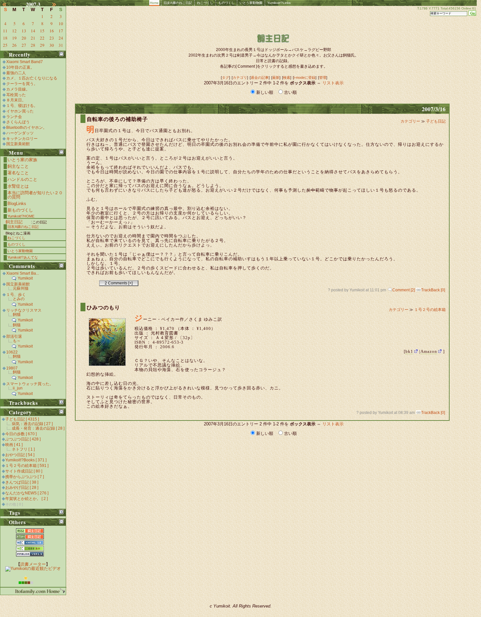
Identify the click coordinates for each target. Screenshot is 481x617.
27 (24, 45)
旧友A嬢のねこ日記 (178, 3)
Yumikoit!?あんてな (23, 257)
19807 (12, 368)
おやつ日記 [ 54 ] (19, 455)
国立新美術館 (18, 144)
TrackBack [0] (433, 290)
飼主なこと (18, 166)
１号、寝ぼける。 (22, 105)
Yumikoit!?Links (279, 3)
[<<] (8, 4)
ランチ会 (14, 116)
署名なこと (18, 172)
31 (61, 45)
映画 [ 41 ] (14, 444)
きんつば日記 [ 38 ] (21, 482)
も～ (17, 340)
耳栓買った (16, 95)
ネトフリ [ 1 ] (23, 449)
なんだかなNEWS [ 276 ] (26, 493)
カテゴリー (411, 121)
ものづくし (226, 3)
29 (42, 45)
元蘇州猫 (20, 288)
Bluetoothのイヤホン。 (26, 127)
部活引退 (14, 336)
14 (33, 31)
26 (14, 45)
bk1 (409, 351)
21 (33, 38)
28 (33, 45)
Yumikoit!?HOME (21, 216)
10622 (12, 352)
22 (42, 38)
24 (61, 38)
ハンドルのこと (22, 179)
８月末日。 (16, 100)
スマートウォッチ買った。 (29, 384)
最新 (275, 77)
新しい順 (265, 92)
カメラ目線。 (18, 89)
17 (61, 31)
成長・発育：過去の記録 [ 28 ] (38, 428)
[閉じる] (61, 54)
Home (154, 3)
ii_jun (18, 388)
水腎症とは (18, 186)
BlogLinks (17, 203)
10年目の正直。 (20, 67)
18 (5, 38)
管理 (322, 77)
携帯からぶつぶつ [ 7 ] (24, 476)
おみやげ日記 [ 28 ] (21, 487)
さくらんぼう (18, 122)
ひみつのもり (103, 307)
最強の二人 (16, 73)
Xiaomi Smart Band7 (24, 62)
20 (24, 38)
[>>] (58, 4)
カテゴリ (240, 77)
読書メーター (33, 564)
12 (14, 31)
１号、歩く (16, 294)
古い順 (290, 92)
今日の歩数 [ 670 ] (21, 434)
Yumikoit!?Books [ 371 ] (25, 460)
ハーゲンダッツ (20, 133)
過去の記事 (260, 77)
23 (51, 38)
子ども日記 (436, 121)
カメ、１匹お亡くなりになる (31, 78)
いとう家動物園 (251, 3)
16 (51, 31)
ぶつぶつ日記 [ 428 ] (23, 439)
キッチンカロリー (22, 138)
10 (61, 23)
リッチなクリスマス (24, 310)
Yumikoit (25, 278)
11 (5, 31)
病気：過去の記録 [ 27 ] (32, 423)
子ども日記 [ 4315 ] (22, 419)
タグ (225, 77)
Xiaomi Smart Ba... (22, 273)
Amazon (428, 351)
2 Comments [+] (119, 283)
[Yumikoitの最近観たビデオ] (33, 568)
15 (42, 31)
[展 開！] (61, 402)
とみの (19, 299)
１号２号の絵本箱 (430, 309)
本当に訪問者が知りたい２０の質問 (35, 194)
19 (14, 38)
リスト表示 (333, 82)
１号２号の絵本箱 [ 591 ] (26, 465)
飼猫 (17, 314)
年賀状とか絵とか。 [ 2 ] (26, 498)
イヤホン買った (20, 111)
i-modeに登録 (304, 77)
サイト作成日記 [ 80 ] (23, 471)
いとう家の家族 (22, 159)
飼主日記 (14, 221)
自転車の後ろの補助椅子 (117, 119)
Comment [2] (403, 290)
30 (51, 45)
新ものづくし (20, 210)
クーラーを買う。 (22, 83)
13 (24, 31)
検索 (286, 77)
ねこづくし (205, 3)
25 (5, 45)
